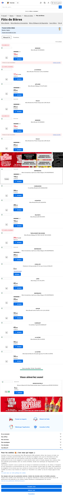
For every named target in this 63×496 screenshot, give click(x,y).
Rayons (12, 15)
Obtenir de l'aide (44, 419)
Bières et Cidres (28, 15)
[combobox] (31, 7)
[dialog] (31, 473)
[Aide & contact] (40, 2)
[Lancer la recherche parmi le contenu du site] (60, 7)
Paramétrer (31, 494)
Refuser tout (31, 490)
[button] (17, 2)
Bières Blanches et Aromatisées (19, 23)
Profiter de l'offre (57, 62)
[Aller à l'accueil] (2, 2)
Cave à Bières (53, 23)
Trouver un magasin (21, 419)
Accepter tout (31, 486)
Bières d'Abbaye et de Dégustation (38, 23)
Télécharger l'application (22, 427)
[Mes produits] (44, 2)
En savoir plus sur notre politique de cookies (14, 473)
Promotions (16, 37)
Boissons (19, 15)
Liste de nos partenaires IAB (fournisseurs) (12, 481)
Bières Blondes (5, 23)
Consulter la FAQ (44, 427)
